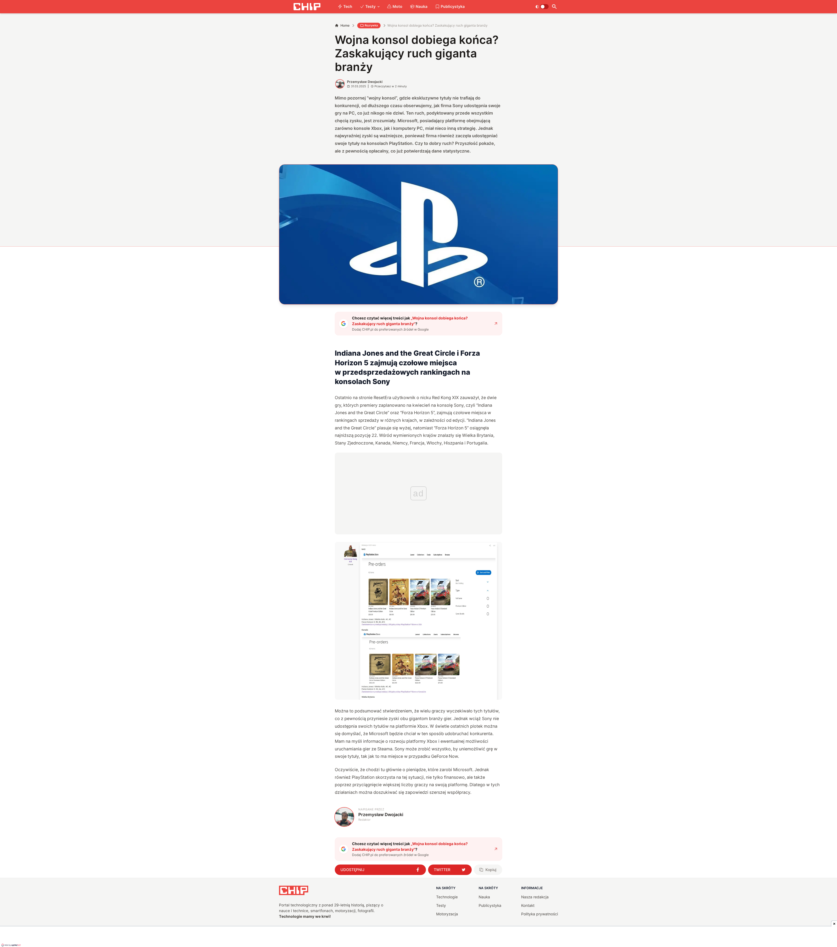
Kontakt (527, 905)
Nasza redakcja (535, 897)
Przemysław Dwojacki (365, 81)
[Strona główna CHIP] (307, 6)
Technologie (447, 897)
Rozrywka (371, 25)
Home (345, 25)
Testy (370, 6)
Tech (347, 6)
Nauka (421, 6)
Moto (397, 6)
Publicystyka (453, 6)
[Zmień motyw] (542, 6)
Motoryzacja (447, 914)
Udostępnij (352, 869)
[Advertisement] (418, 937)
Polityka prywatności (539, 914)
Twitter (442, 869)
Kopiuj (490, 869)
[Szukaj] (554, 6)
